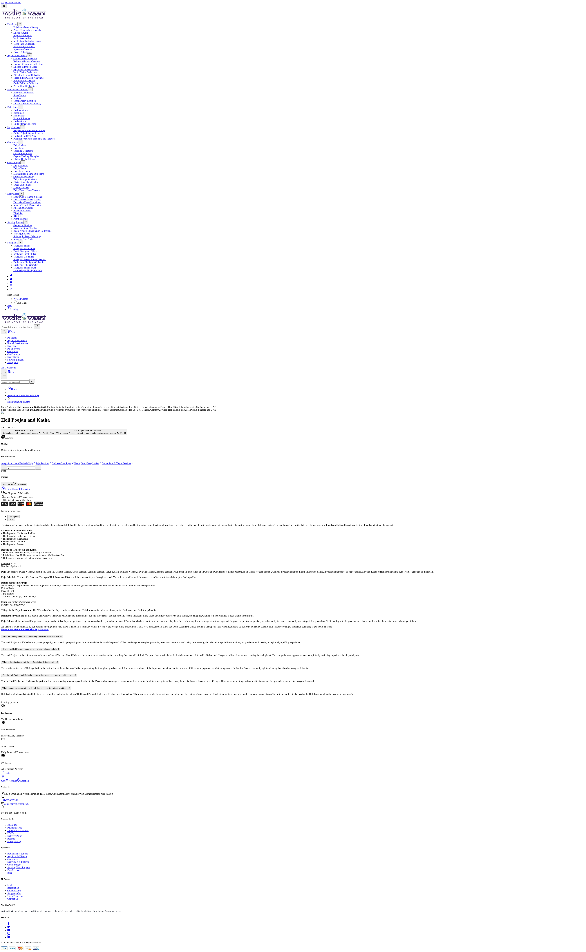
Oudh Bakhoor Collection (25, 83)
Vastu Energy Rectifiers (24, 101)
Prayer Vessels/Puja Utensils (27, 30)
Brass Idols (18, 113)
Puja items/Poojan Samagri (26, 27)
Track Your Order (15, 896)
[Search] (37, 326)
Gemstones (12, 142)
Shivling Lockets (21, 233)
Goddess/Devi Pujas (61, 463)
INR (9, 305)
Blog (9, 873)
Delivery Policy (14, 836)
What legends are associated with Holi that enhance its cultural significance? (36, 688)
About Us (12, 825)
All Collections (8, 367)
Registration (13, 888)
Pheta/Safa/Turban (22, 210)
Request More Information (17, 489)
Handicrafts (19, 115)
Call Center (22, 298)
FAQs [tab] (11, 520)
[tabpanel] (293, 577)
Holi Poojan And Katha (18, 402)
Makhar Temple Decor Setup (27, 205)
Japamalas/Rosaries (22, 49)
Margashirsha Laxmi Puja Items (28, 173)
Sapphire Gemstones (23, 150)
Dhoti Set (18, 213)
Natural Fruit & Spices (24, 80)
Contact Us (12, 899)
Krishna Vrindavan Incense (26, 61)
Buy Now (22, 484)
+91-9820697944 (9, 800)
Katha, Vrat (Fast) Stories (86, 463)
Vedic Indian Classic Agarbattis (28, 77)
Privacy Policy (14, 841)
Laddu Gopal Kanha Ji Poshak (28, 197)
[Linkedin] (11, 289)
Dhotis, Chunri (20, 32)
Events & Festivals (22, 52)
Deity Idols (12, 107)
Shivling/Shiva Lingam (18, 867)
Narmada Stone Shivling (25, 228)
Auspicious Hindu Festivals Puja (29, 130)
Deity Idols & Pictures (18, 862)
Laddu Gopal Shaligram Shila (27, 270)
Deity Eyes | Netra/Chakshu (26, 190)
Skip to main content (11, 2)
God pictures (19, 121)
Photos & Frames (21, 118)
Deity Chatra (19, 168)
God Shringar (13, 162)
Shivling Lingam (15, 222)
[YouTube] (8, 930)
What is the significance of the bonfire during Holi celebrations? (30, 662)
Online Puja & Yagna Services (28, 133)
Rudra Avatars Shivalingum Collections (32, 231)
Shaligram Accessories (24, 248)
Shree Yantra (19, 95)
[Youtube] (11, 283)
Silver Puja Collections (24, 43)
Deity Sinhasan (20, 165)
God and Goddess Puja (24, 136)
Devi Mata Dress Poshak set (27, 202)
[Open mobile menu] (4, 376)
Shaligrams (12, 242)
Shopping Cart (14, 893)
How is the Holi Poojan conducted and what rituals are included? (30, 649)
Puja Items (12, 24)
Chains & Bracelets (22, 153)
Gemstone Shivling (22, 225)
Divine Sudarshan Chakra (25, 182)
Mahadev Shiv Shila (23, 239)
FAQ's (10, 833)
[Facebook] (11, 276)
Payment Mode (14, 827)
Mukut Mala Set (21, 187)
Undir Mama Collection (24, 124)
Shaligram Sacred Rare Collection (29, 259)
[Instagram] (11, 286)
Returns (11, 838)
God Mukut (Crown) (23, 176)
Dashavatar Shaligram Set (25, 265)
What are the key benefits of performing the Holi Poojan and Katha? (32, 636)
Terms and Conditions (18, 830)
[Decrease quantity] (4, 467)
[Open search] (4, 331)
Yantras (17, 98)
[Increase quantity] (38, 467)
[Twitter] (11, 279)
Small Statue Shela (22, 184)
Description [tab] (13, 516)
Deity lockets (19, 145)
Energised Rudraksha (23, 92)
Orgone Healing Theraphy (26, 156)
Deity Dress (13, 193)
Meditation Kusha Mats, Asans (28, 41)
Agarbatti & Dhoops (17, 55)
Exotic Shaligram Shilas (24, 251)
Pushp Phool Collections (25, 86)
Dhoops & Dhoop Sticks (25, 66)
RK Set (17, 216)
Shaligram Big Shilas (23, 256)
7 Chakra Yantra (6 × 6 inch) (27, 103)
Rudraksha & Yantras (17, 89)
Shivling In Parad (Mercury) (27, 236)
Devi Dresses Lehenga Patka (27, 199)
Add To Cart (7, 484)
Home (14, 389)
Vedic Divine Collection (25, 72)
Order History (14, 890)
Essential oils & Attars (24, 46)
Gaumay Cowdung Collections (28, 64)
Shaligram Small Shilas (24, 254)
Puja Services (13, 127)
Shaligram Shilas (21, 245)
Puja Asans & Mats (22, 35)
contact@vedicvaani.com (16, 804)
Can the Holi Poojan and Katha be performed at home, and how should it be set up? (39, 675)
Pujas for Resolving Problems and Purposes (34, 138)
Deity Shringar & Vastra (25, 179)
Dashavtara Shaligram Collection (29, 262)
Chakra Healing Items (23, 159)
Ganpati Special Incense (25, 58)
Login (10, 885)
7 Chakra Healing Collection (27, 75)
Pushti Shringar (20, 219)
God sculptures (20, 110)
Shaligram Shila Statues (24, 267)
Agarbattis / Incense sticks (25, 69)
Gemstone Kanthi (21, 171)
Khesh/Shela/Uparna (23, 208)
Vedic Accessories (22, 38)
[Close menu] (4, 6)
